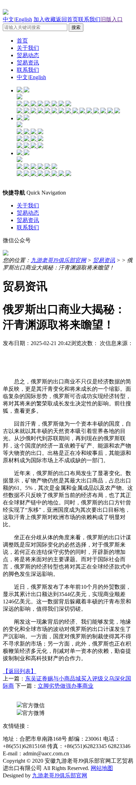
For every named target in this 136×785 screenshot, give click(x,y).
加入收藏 (44, 19)
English (23, 19)
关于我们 (28, 48)
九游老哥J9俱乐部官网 (58, 260)
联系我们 (89, 19)
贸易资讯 (28, 63)
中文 (8, 19)
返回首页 (67, 19)
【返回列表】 (19, 671)
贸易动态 (28, 55)
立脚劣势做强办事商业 (65, 686)
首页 (22, 41)
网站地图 (102, 768)
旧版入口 (111, 19)
